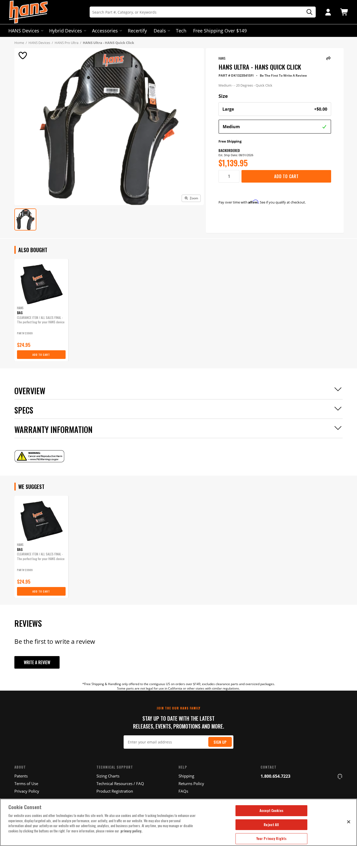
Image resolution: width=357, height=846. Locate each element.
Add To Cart (286, 176)
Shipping (186, 776)
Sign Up (220, 742)
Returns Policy (191, 783)
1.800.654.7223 (275, 776)
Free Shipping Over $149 (220, 30)
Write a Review (37, 662)
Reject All (271, 824)
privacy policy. (131, 830)
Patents (21, 776)
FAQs (183, 791)
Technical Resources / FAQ (120, 783)
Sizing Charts (107, 776)
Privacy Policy (26, 791)
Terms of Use (26, 783)
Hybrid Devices (65, 30)
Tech (181, 30)
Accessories (105, 30)
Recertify (137, 30)
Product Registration (114, 791)
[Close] (348, 821)
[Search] (307, 12)
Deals (160, 30)
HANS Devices (23, 30)
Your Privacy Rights (271, 838)
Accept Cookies (271, 810)
